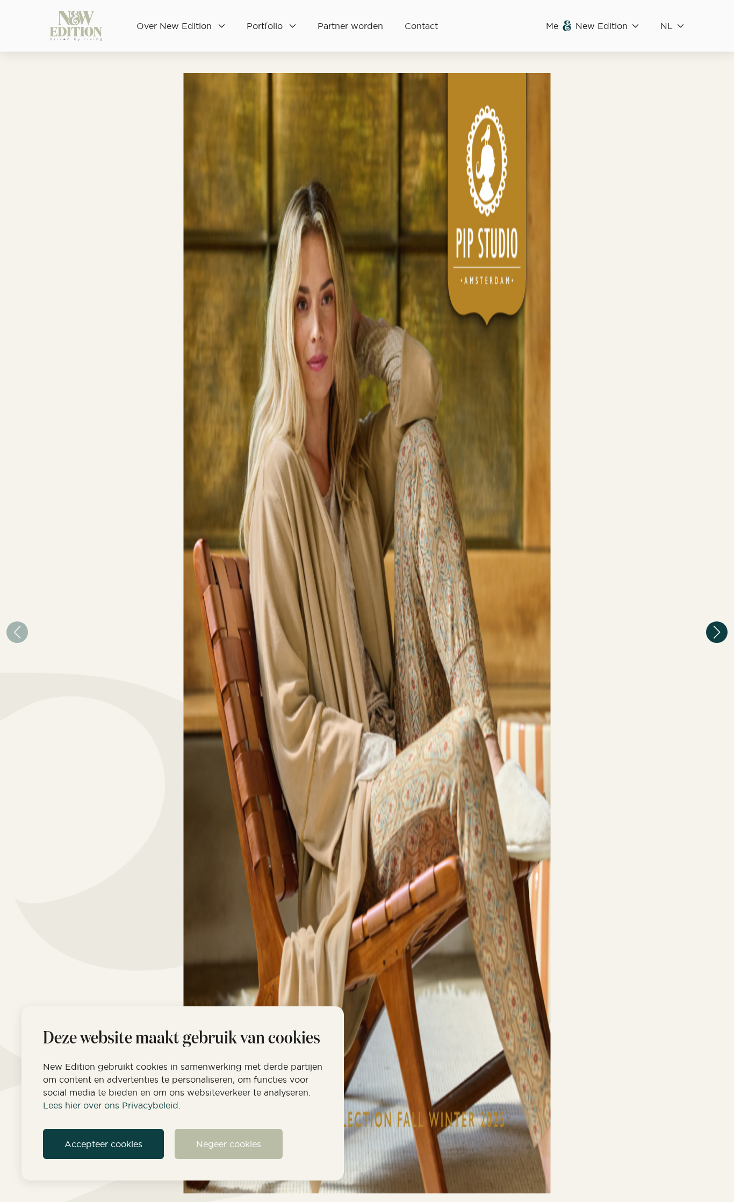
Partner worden (350, 25)
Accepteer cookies (103, 1144)
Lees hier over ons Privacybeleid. (112, 1105)
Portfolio (265, 25)
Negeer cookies (228, 1144)
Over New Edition (174, 25)
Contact (421, 25)
